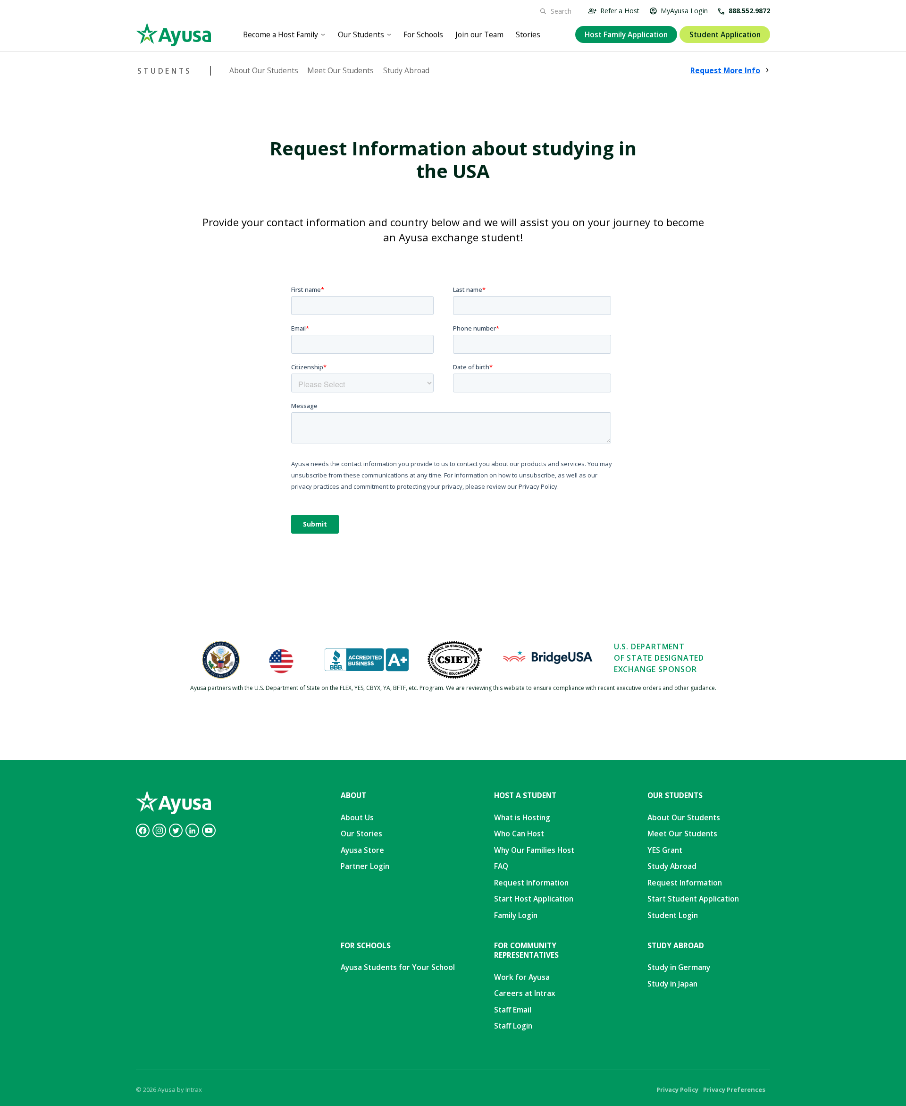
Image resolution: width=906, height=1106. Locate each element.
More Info (725, 70)
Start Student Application (693, 898)
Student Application (725, 34)
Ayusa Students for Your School (398, 967)
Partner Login (365, 866)
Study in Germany (678, 967)
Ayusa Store (362, 850)
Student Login (672, 915)
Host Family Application (626, 34)
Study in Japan (672, 983)
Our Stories (361, 833)
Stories (528, 34)
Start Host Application (533, 898)
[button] (284, 34)
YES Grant (664, 850)
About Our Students (263, 70)
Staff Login (513, 1026)
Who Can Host (519, 833)
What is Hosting (522, 817)
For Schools (423, 34)
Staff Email (512, 1009)
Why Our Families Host (534, 850)
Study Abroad (406, 70)
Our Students (361, 34)
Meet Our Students (340, 70)
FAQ (501, 866)
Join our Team (479, 34)
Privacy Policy (677, 1089)
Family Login (515, 915)
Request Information (531, 882)
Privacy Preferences (734, 1089)
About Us (357, 817)
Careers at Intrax (524, 993)
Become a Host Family (280, 34)
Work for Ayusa (522, 977)
